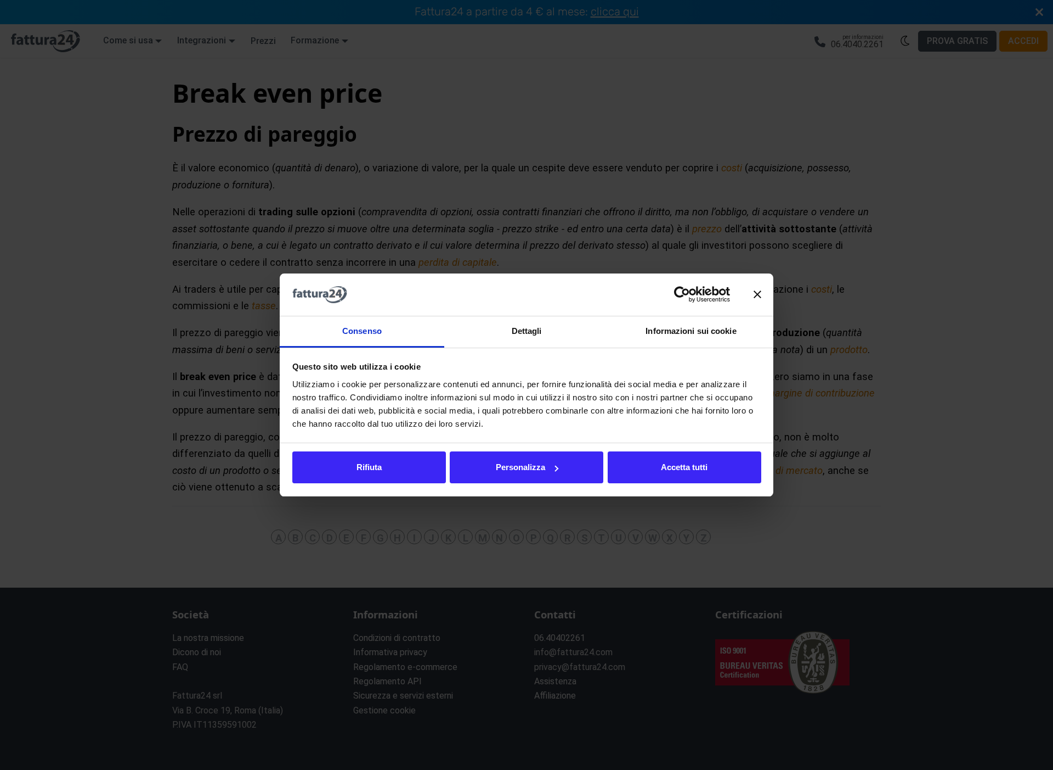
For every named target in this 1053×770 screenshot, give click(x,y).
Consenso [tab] (362, 331)
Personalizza (520, 467)
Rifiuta (369, 467)
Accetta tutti (684, 467)
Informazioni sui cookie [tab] (691, 331)
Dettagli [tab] (527, 331)
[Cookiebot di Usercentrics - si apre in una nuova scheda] (682, 295)
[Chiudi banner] (757, 295)
